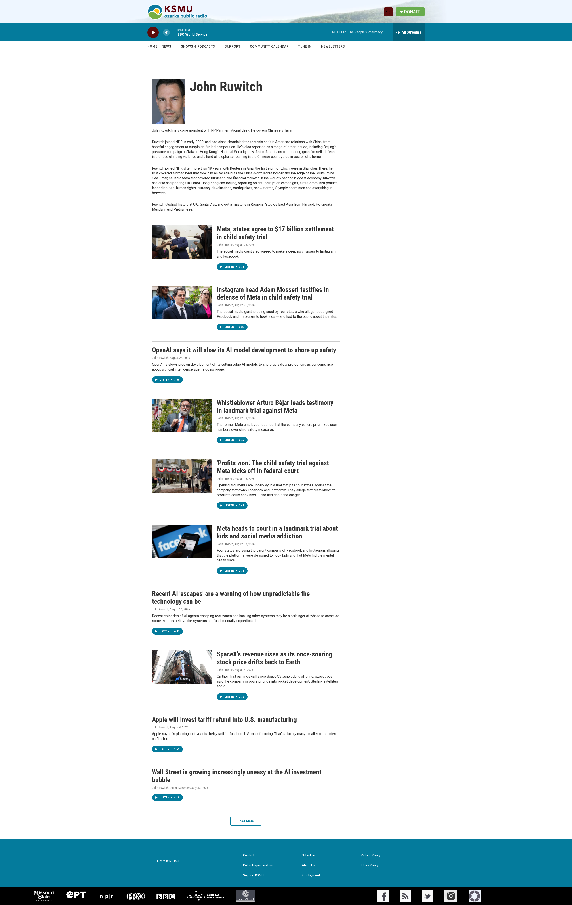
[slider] (173, 32)
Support (232, 46)
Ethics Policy (369, 865)
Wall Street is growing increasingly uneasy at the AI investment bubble (236, 776)
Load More (246, 821)
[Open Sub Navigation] (175, 46)
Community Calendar (269, 46)
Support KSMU (253, 875)
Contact (248, 855)
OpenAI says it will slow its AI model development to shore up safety (244, 350)
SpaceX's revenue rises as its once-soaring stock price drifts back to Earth (274, 658)
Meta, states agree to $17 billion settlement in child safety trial (275, 233)
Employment (311, 875)
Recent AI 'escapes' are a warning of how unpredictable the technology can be (231, 597)
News (166, 46)
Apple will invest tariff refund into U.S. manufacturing (224, 719)
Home (152, 46)
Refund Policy (370, 855)
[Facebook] (383, 896)
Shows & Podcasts (198, 46)
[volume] (166, 32)
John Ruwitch (225, 245)
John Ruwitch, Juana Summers (171, 788)
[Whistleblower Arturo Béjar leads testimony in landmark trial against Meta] (182, 415)
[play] (153, 32)
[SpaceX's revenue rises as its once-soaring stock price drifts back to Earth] (182, 667)
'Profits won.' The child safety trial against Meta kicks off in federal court (273, 467)
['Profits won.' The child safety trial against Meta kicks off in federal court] (182, 476)
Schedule (308, 855)
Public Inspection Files (258, 865)
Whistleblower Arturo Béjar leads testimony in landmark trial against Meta (275, 406)
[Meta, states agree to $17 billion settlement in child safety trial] (182, 242)
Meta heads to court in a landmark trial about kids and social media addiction (277, 532)
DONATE (412, 11)
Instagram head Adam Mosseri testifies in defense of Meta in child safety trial (273, 293)
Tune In (304, 46)
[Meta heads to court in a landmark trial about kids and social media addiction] (182, 541)
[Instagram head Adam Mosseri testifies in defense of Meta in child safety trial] (182, 302)
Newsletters (333, 46)
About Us (308, 865)
